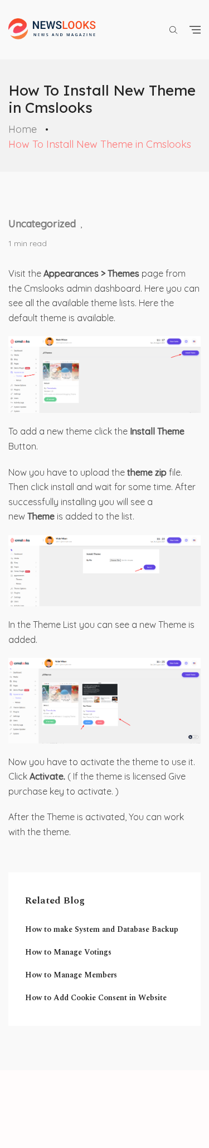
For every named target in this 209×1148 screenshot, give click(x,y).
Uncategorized (42, 223)
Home (22, 129)
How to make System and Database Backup (101, 929)
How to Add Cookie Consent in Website (96, 998)
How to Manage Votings (68, 952)
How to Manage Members (71, 975)
